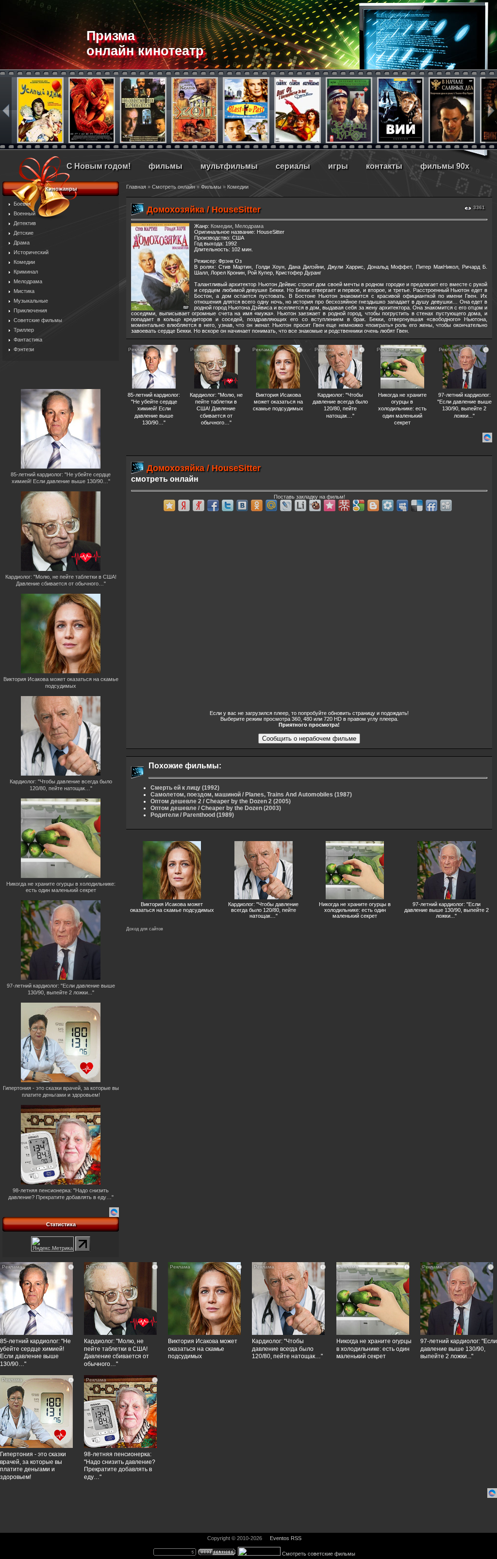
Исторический (31, 252)
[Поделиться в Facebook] (213, 505)
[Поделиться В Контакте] (242, 505)
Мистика (24, 291)
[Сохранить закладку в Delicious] (417, 505)
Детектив (25, 223)
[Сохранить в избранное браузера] (169, 505)
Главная (136, 187)
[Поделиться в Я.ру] (198, 505)
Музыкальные (31, 301)
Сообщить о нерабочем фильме (309, 738)
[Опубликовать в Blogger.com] (373, 505)
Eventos (279, 1538)
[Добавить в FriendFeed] (431, 505)
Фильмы (211, 187)
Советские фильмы (38, 320)
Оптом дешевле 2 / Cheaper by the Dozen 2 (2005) (220, 801)
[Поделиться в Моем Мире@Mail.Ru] (271, 505)
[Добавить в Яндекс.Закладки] (184, 505)
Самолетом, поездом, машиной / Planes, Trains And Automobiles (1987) (251, 794)
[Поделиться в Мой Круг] (388, 505)
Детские (23, 233)
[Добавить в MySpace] (402, 505)
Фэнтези (24, 349)
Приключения (30, 310)
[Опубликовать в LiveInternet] (300, 505)
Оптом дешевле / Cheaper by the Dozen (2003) (215, 808)
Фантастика (28, 339)
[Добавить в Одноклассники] (257, 505)
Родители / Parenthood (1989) (192, 815)
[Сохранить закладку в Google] (358, 505)
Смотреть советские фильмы (318, 1554)
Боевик (22, 204)
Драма (22, 242)
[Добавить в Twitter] (227, 505)
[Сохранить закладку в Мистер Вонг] (344, 505)
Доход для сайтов (144, 928)
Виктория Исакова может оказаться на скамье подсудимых (172, 907)
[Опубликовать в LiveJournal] (286, 505)
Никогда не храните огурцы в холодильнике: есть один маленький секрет (355, 910)
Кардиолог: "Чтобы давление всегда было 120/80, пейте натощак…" (263, 910)
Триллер (24, 330)
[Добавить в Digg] (446, 505)
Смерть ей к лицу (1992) (184, 787)
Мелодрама (28, 281)
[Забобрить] (315, 505)
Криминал (26, 272)
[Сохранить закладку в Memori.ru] (329, 505)
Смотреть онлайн (173, 187)
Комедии (24, 262)
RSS (296, 1538)
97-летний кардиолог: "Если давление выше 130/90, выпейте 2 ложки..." (446, 910)
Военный (24, 213)
